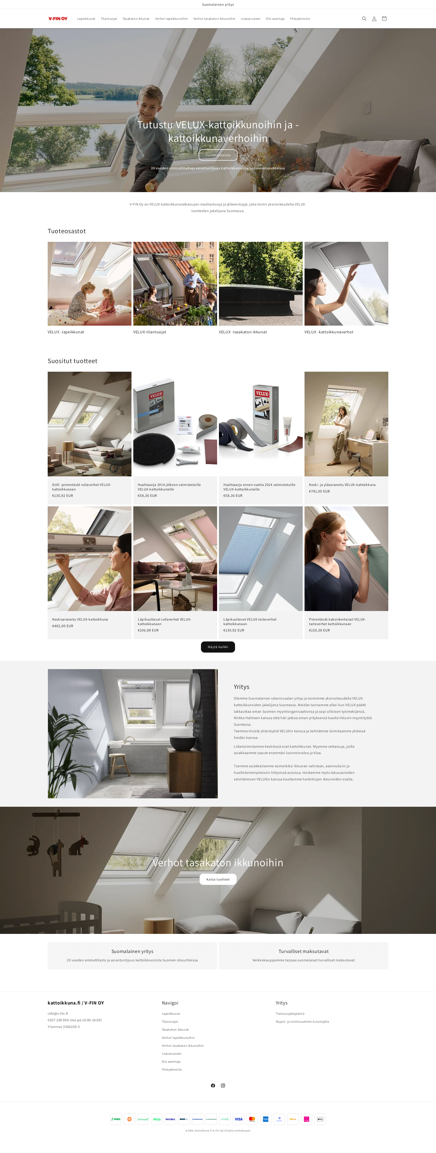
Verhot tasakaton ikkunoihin (183, 1046)
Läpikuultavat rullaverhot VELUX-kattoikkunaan (164, 621)
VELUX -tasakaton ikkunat (243, 331)
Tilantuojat (170, 1022)
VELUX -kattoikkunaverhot (329, 331)
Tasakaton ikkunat (175, 1030)
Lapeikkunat (171, 1014)
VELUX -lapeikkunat (66, 331)
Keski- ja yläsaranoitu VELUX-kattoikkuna (342, 484)
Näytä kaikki (218, 647)
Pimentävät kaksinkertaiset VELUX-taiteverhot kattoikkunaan (337, 621)
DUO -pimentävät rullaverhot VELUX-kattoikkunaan (81, 486)
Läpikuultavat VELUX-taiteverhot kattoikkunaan (249, 621)
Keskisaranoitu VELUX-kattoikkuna (80, 619)
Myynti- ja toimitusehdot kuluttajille (302, 1022)
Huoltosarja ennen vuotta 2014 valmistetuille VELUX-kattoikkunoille (259, 486)
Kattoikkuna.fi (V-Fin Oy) (209, 1130)
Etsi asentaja (171, 1061)
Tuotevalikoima (218, 155)
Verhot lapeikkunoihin (178, 1038)
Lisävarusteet (172, 1054)
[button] (364, 19)
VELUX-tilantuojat (149, 331)
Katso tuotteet (218, 879)
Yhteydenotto (172, 1070)
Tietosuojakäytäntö (290, 1014)
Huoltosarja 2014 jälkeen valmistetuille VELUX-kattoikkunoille (169, 486)
